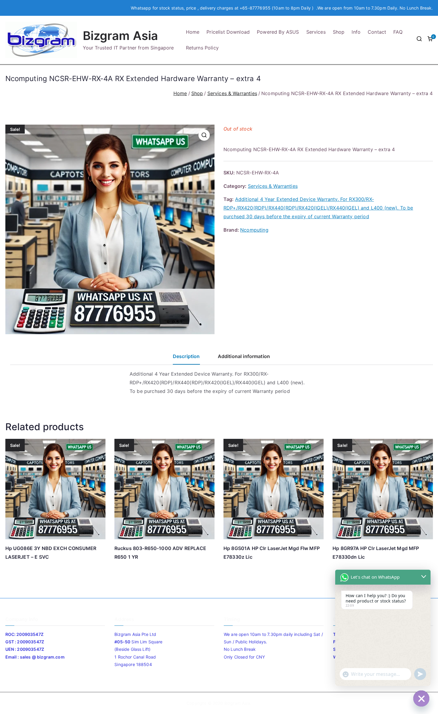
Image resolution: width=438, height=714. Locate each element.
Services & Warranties (232, 93)
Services (316, 32)
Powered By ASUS (278, 32)
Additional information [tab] (244, 356)
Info (356, 32)
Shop (339, 32)
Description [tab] (186, 356)
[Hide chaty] (421, 698)
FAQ (397, 32)
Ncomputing (254, 230)
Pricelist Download (228, 32)
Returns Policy (202, 48)
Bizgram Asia (120, 35)
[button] (204, 135)
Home (193, 32)
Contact (377, 32)
